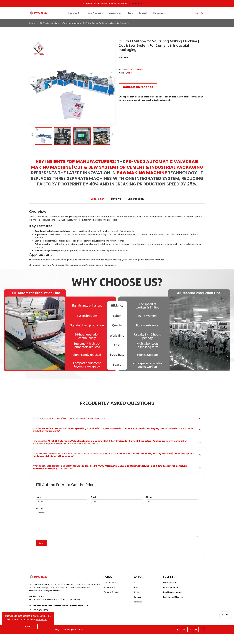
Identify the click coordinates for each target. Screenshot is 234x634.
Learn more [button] (41, 619)
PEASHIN (128, 72)
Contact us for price (138, 87)
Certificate (138, 602)
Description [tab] (97, 199)
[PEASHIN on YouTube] (196, 629)
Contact (137, 592)
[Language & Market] (202, 13)
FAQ (135, 582)
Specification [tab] (136, 199)
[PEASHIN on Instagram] (189, 629)
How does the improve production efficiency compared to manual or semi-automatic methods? (109, 442)
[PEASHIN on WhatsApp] (202, 629)
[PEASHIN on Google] (183, 629)
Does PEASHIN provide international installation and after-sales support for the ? (113, 455)
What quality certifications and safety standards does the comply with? (109, 467)
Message (40, 508)
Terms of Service (111, 592)
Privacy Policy (110, 582)
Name (38, 497)
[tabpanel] (117, 238)
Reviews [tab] (116, 199)
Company (138, 597)
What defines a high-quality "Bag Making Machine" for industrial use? (68, 418)
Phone (149, 497)
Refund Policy (110, 587)
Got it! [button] (28, 626)
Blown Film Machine (171, 587)
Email (93, 497)
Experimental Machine (173, 597)
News (136, 587)
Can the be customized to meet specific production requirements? (113, 430)
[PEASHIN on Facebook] (177, 629)
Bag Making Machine (172, 592)
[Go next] (111, 81)
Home (32, 23)
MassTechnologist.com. (55, 629)
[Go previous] (33, 81)
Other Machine (169, 582)
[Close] (144, 3)
